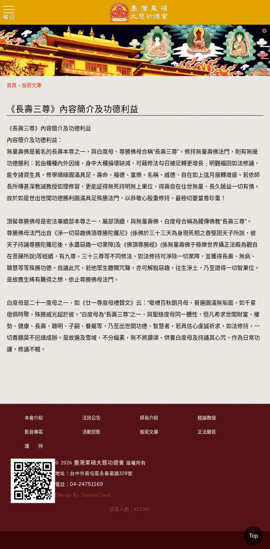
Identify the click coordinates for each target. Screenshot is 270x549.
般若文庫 (31, 85)
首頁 (12, 85)
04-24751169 (86, 484)
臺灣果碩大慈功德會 (99, 462)
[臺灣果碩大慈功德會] (139, 13)
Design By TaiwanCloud (83, 495)
